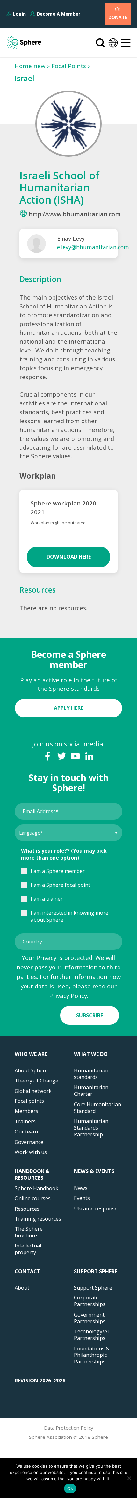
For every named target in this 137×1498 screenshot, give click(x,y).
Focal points (29, 1101)
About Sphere (31, 1070)
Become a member (58, 13)
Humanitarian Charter (91, 1090)
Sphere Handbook (36, 1188)
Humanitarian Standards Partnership (91, 1128)
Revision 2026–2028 (40, 1380)
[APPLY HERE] (68, 700)
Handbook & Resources (32, 1174)
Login (19, 13)
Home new (30, 66)
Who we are (31, 1054)
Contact (27, 1271)
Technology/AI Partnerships (91, 1335)
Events (82, 1198)
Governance (29, 1142)
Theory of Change (36, 1080)
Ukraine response (96, 1208)
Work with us (31, 1152)
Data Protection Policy (68, 1428)
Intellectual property (28, 1249)
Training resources (38, 1219)
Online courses (33, 1198)
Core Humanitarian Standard (97, 1107)
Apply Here (68, 707)
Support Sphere (95, 1271)
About (22, 1288)
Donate (117, 17)
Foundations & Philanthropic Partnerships (92, 1355)
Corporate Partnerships (89, 1301)
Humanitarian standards (91, 1074)
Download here (69, 556)
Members (26, 1111)
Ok (70, 1488)
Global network (33, 1091)
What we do (91, 1054)
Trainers (25, 1121)
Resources (27, 1209)
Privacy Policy (68, 996)
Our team (26, 1131)
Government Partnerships (89, 1318)
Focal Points (69, 66)
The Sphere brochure (29, 1232)
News (81, 1188)
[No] (129, 1478)
